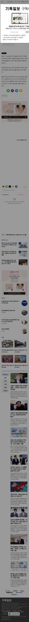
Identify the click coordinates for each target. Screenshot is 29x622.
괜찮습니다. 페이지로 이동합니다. (10, 39)
